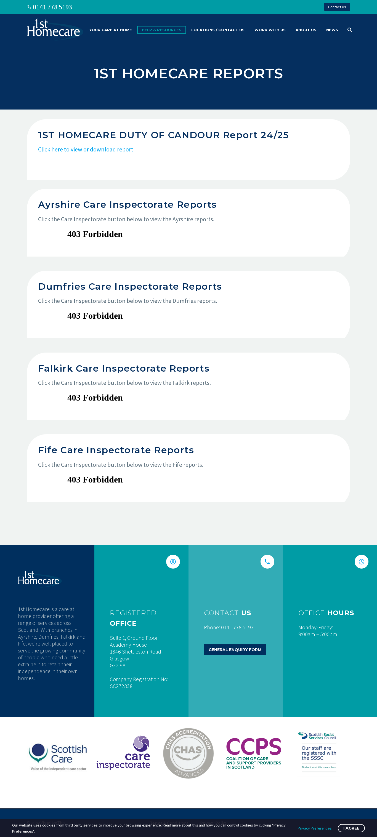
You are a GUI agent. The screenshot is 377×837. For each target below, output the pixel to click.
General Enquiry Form (235, 649)
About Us (306, 30)
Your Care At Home (110, 30)
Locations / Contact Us (218, 30)
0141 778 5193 (52, 6)
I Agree (351, 828)
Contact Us (337, 6)
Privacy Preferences (315, 828)
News (332, 30)
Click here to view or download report (85, 149)
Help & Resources (161, 30)
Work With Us (270, 30)
